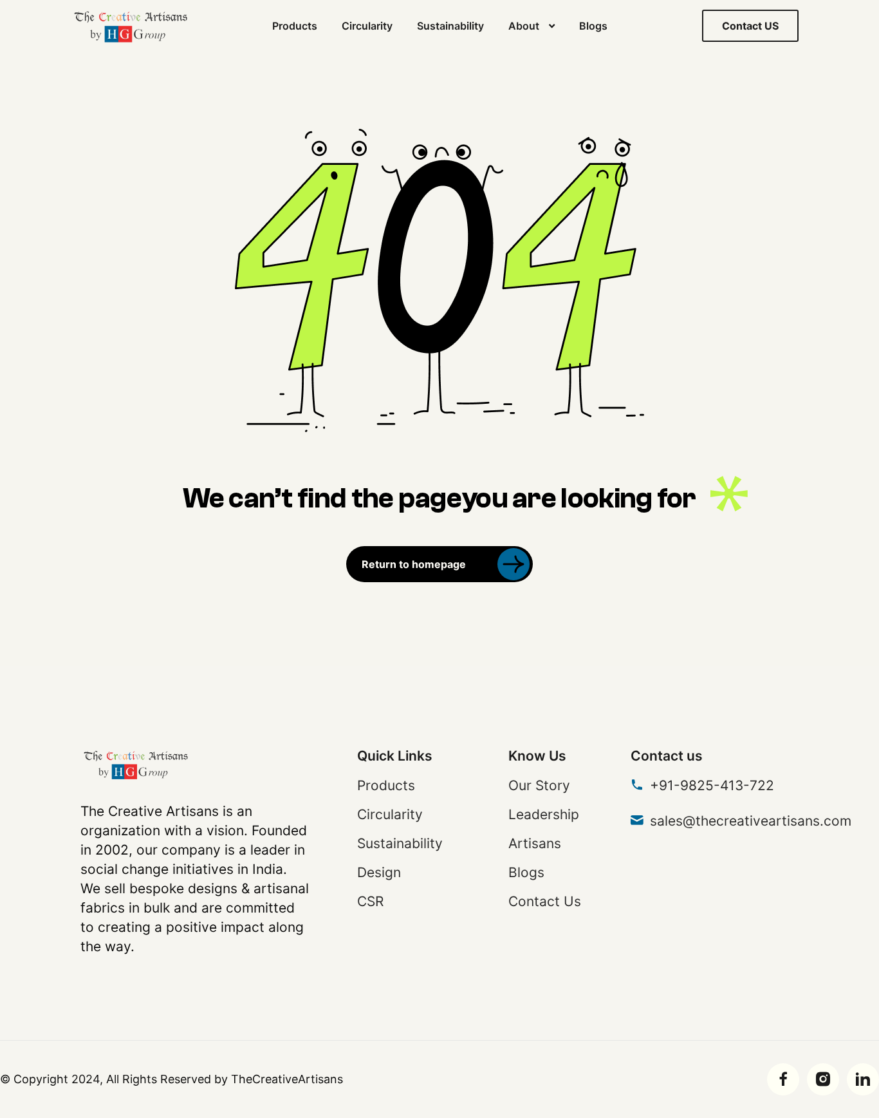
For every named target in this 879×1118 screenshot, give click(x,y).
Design (379, 872)
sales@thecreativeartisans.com (750, 821)
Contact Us (544, 901)
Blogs (593, 25)
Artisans (534, 843)
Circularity (367, 25)
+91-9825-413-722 (712, 785)
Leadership (543, 814)
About (523, 25)
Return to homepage (414, 564)
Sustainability (450, 25)
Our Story (539, 785)
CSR (370, 901)
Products (294, 25)
